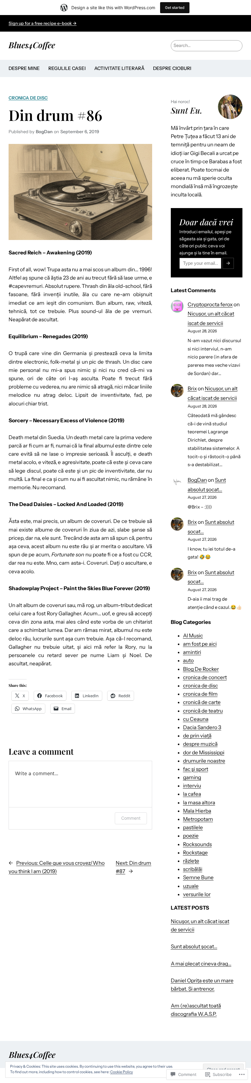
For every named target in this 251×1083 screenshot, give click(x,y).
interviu (192, 786)
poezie (191, 836)
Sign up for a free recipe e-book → (43, 23)
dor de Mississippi (203, 752)
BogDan (197, 480)
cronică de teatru (203, 711)
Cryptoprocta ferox (210, 304)
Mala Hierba (197, 811)
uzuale (191, 886)
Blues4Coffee (32, 44)
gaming (192, 777)
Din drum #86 (55, 114)
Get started (175, 7)
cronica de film (200, 694)
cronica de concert (205, 677)
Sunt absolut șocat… (194, 946)
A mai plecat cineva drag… (201, 964)
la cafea (192, 794)
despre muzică (200, 744)
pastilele (193, 827)
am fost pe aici (200, 644)
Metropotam (198, 819)
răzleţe (191, 861)
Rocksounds (197, 844)
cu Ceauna (195, 719)
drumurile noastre (204, 761)
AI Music (193, 635)
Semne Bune (198, 877)
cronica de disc (28, 98)
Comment (130, 818)
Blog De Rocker (201, 669)
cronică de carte (202, 702)
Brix (192, 388)
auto (188, 660)
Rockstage (195, 852)
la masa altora (199, 802)
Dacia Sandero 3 (202, 727)
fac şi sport (195, 769)
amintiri (192, 652)
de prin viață (197, 736)
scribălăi (192, 869)
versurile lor (197, 894)
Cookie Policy (121, 1071)
